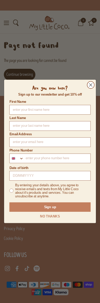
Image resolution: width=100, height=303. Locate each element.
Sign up (50, 207)
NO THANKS (50, 216)
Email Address (20, 134)
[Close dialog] (90, 85)
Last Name (17, 118)
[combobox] (16, 158)
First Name (17, 102)
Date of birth (18, 168)
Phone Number (21, 150)
